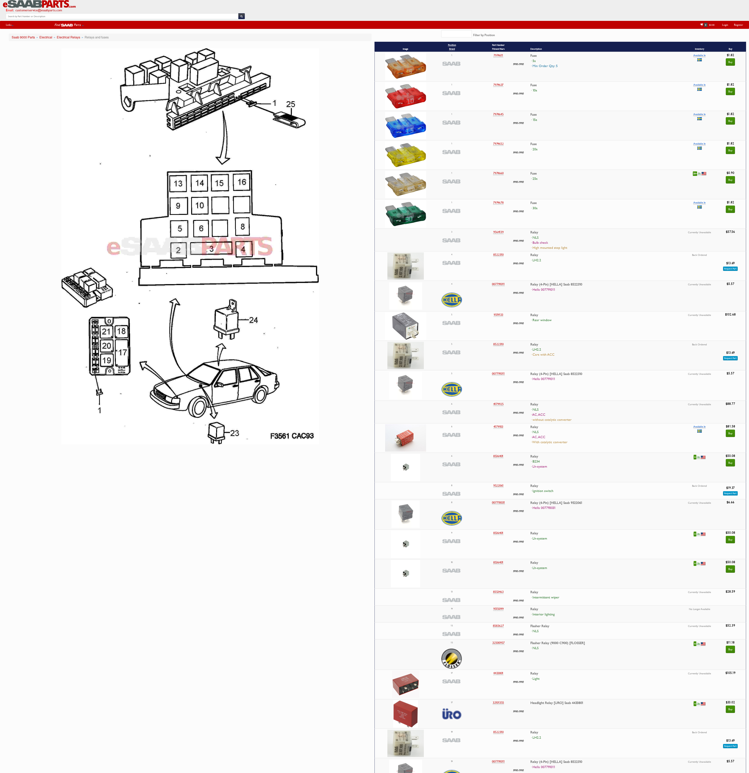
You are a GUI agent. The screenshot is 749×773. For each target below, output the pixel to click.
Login (725, 25)
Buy (730, 62)
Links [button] (9, 25)
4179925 (498, 404)
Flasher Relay (539, 626)
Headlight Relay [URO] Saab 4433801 (556, 702)
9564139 (498, 232)
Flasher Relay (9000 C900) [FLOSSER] (557, 642)
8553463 (498, 592)
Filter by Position (484, 35)
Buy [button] (730, 180)
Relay (534, 232)
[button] (69, 25)
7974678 (498, 202)
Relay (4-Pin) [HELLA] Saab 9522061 (556, 502)
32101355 (498, 702)
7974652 (498, 143)
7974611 (498, 55)
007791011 (498, 284)
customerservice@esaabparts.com (38, 10)
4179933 (498, 426)
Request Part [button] (730, 268)
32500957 (498, 642)
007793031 (498, 502)
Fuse (533, 55)
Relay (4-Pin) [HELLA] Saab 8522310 (556, 284)
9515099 (498, 608)
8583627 (498, 625)
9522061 (498, 485)
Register (738, 25)
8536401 (498, 456)
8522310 (498, 254)
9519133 (498, 314)
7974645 (498, 114)
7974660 (498, 173)
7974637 (498, 84)
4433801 (498, 673)
